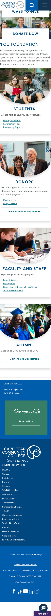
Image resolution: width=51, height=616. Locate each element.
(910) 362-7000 (17, 461)
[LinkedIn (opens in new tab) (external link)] (31, 592)
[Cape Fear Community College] (21, 452)
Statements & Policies (12, 506)
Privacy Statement (40, 570)
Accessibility (7, 502)
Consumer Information (12, 515)
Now (25, 33)
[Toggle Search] (32, 5)
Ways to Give (10, 203)
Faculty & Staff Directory (13, 539)
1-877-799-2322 (34, 576)
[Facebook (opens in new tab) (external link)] (14, 591)
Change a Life (9, 200)
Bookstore (7, 482)
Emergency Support (13, 127)
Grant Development (13, 290)
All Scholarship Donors (24, 211)
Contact (5, 527)
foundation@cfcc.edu (14, 389)
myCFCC (6, 469)
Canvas (5, 473)
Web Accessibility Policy (25, 582)
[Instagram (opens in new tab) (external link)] (37, 591)
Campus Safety (9, 535)
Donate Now (26, 421)
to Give (25, 11)
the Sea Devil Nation (24, 358)
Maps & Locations (10, 531)
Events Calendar (9, 498)
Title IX (5, 511)
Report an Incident (10, 519)
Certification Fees (12, 123)
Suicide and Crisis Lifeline (25, 564)
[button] (44, 5)
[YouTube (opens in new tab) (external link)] (25, 591)
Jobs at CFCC (8, 494)
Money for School (12, 120)
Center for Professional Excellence (20, 287)
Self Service (7, 478)
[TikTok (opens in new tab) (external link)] (20, 592)
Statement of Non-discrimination (17, 570)
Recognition (9, 283)
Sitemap (6, 486)
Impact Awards (10, 280)
